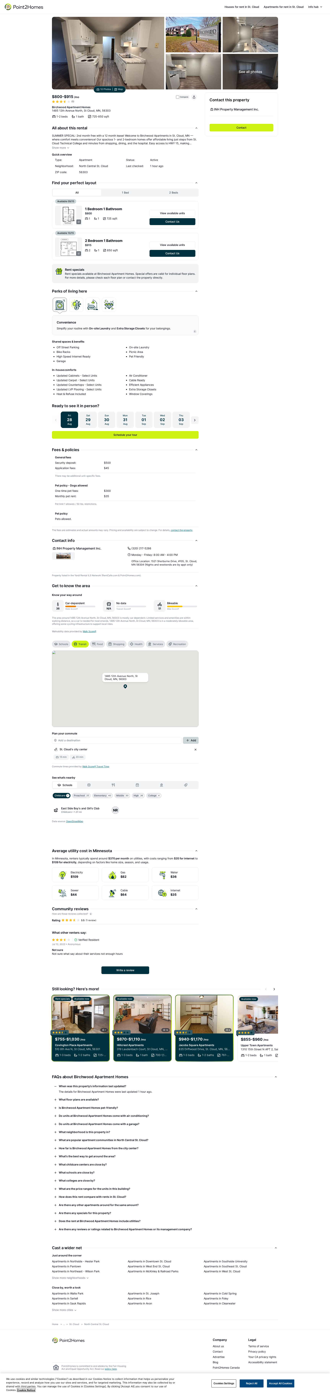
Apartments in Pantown (66, 1266)
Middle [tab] (122, 795)
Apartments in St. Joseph (143, 1293)
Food (100, 644)
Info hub (313, 6)
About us (218, 1346)
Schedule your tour (125, 434)
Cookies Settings (224, 1383)
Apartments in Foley (216, 1298)
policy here (111, 1368)
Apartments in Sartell (65, 1298)
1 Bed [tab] (125, 192)
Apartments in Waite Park (67, 1293)
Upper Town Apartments (257, 1045)
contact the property (181, 530)
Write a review (125, 970)
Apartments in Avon (140, 1303)
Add (193, 740)
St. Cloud (74, 1324)
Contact (241, 127)
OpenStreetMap (74, 821)
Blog (215, 1362)
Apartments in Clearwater (219, 1303)
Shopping (118, 644)
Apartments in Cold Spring (220, 1293)
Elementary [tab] (102, 795)
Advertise (219, 1356)
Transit (82, 644)
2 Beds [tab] (173, 192)
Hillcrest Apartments (130, 1045)
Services (158, 644)
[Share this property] (194, 97)
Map (120, 89)
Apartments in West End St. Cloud (149, 1266)
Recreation (179, 644)
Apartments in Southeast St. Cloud (225, 1266)
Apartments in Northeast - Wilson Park (76, 1271)
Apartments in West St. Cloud (222, 1271)
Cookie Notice (26, 1390)
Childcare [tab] (61, 795)
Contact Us (172, 221)
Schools (63, 644)
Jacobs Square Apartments (196, 1045)
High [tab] (138, 795)
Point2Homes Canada (226, 1367)
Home (55, 1324)
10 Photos (105, 89)
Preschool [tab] (81, 795)
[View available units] (68, 215)
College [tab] (154, 795)
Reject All (251, 1383)
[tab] (60, 305)
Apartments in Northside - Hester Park (76, 1261)
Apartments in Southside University (225, 1261)
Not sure (57, 949)
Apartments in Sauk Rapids (69, 1303)
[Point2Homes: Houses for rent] (24, 6)
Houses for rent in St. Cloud (242, 6)
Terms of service (258, 1346)
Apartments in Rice (139, 1298)
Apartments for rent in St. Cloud (284, 6)
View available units (172, 213)
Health (138, 644)
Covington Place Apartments (73, 1045)
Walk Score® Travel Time (95, 766)
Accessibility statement (262, 1362)
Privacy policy (257, 1351)
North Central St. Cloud (96, 1324)
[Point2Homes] (68, 1340)
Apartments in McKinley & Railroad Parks (153, 1271)
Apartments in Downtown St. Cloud (149, 1261)
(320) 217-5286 (141, 548)
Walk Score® (89, 631)
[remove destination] (195, 749)
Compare (184, 97)
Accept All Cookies (280, 1383)
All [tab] (76, 192)
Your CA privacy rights (262, 1356)
